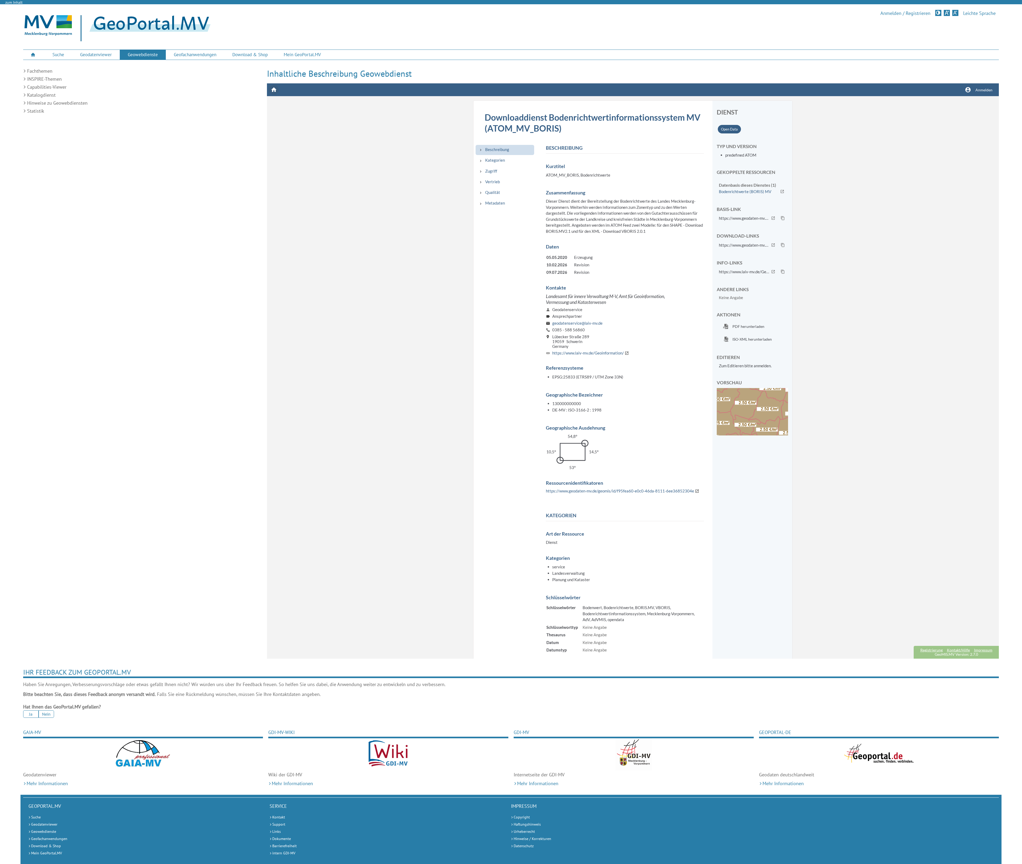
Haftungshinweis (527, 824)
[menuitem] (33, 55)
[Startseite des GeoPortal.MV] (147, 28)
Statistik (35, 111)
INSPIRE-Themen (44, 79)
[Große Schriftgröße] (947, 13)
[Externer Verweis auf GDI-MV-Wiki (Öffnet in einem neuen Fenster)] (388, 754)
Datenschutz (524, 845)
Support (278, 824)
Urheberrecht (524, 831)
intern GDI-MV (283, 853)
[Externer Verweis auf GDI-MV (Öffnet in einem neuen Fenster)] (634, 754)
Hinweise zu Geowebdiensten (57, 103)
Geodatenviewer (96, 55)
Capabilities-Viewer (47, 87)
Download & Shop (250, 55)
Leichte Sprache (979, 13)
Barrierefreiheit (284, 845)
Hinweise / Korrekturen (532, 838)
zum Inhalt (14, 2)
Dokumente (281, 838)
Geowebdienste (143, 55)
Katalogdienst (41, 95)
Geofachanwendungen (195, 55)
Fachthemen (39, 71)
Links (276, 831)
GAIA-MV (32, 732)
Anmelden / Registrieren (905, 13)
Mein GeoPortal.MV (302, 55)
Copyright (522, 817)
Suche (58, 55)
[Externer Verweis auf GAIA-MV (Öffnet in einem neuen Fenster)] (143, 754)
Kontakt (278, 817)
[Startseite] (48, 34)
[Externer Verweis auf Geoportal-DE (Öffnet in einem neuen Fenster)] (879, 754)
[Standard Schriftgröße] (955, 13)
